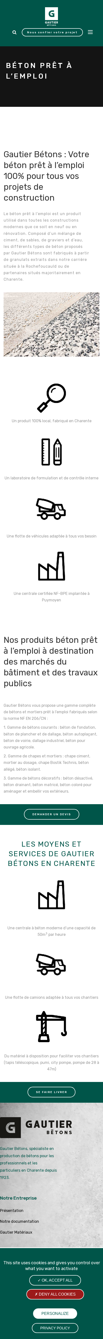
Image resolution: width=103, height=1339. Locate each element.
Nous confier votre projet (52, 32)
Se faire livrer (51, 1092)
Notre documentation (19, 1221)
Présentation (11, 1210)
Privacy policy (55, 1328)
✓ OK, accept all (55, 1280)
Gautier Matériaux (16, 1232)
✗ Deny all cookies (55, 1294)
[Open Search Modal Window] (14, 32)
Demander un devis (51, 814)
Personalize (55, 1314)
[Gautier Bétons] (51, 16)
